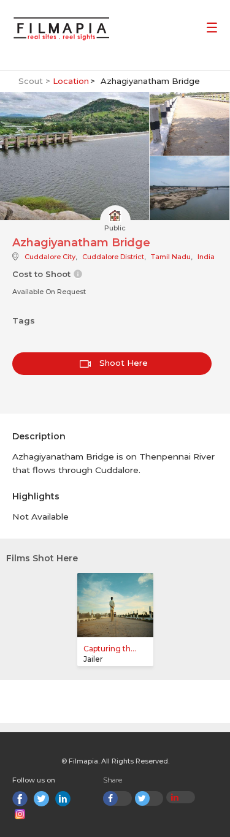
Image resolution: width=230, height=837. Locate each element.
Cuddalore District (113, 256)
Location (71, 81)
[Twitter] (41, 798)
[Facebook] (20, 798)
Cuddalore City (50, 256)
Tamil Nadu (171, 256)
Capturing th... (109, 648)
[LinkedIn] (63, 798)
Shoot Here (122, 363)
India (206, 256)
